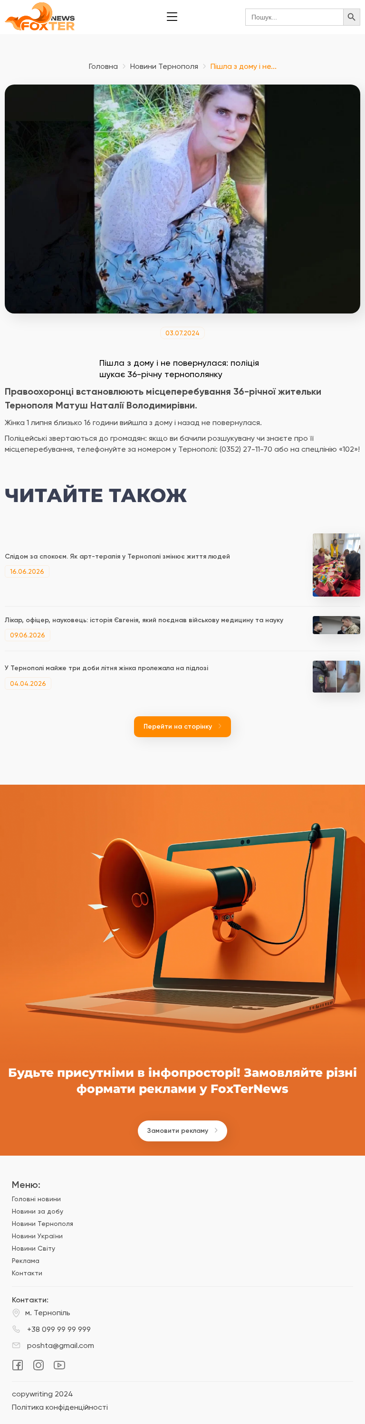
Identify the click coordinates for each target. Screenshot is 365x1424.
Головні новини (36, 1199)
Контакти (27, 1273)
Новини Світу (33, 1248)
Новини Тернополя (164, 66)
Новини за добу (37, 1211)
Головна (103, 66)
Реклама (25, 1260)
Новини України (37, 1236)
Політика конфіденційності (60, 1407)
